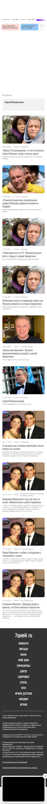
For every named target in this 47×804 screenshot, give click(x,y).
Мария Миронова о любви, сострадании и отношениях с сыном (21, 554)
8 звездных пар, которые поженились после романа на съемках (23, 447)
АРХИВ (23, 704)
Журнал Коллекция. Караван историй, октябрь (32, 495)
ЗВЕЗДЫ (23, 648)
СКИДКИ (23, 698)
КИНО (23, 654)
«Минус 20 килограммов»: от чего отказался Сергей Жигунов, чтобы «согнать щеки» (23, 152)
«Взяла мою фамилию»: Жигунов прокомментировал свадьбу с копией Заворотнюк (19, 353)
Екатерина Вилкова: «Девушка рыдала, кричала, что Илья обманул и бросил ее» (21, 605)
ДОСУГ (23, 671)
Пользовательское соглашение (14, 762)
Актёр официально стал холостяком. (17, 404)
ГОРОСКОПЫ (23, 665)
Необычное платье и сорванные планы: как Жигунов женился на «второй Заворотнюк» (22, 302)
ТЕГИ (23, 687)
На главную (7, 95)
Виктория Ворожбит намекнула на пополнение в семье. (21, 210)
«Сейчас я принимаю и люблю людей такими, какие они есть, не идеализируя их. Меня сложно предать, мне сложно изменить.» (22, 561)
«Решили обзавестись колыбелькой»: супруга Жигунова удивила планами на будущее (20, 203)
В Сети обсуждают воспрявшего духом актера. (20, 259)
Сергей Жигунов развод (13, 400)
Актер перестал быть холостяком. (15, 360)
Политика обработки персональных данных (19, 768)
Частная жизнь (27, 347)
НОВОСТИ (24, 643)
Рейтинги (24, 442)
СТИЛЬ (23, 682)
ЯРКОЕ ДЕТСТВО (23, 693)
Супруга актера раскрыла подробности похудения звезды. (22, 158)
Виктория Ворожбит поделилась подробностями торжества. (21, 308)
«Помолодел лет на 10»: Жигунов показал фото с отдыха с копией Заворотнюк (21, 254)
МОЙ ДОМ (23, 660)
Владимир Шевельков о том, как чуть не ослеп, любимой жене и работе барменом (21, 500)
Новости (24, 147)
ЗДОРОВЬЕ (23, 676)
